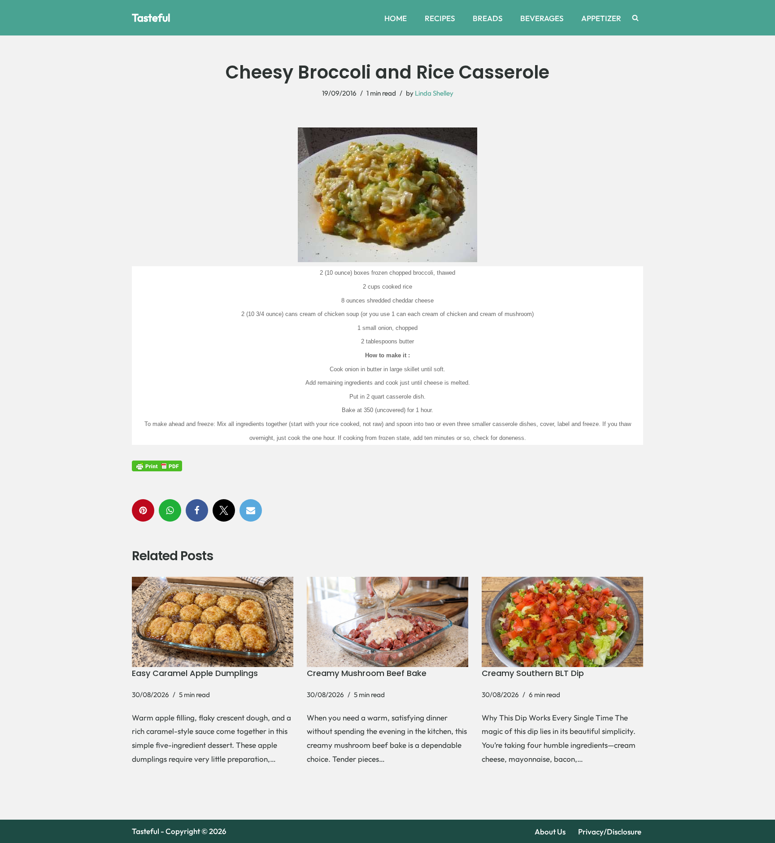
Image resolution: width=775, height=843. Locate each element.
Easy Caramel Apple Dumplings (195, 673)
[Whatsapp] (170, 510)
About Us (550, 831)
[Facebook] (197, 510)
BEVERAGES (541, 18)
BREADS (487, 18)
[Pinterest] (143, 510)
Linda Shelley (434, 93)
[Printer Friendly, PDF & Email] (157, 465)
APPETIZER (601, 18)
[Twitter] (224, 510)
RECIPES (440, 18)
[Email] (250, 510)
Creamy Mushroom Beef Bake (367, 673)
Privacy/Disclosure (609, 831)
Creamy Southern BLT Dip (533, 673)
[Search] (635, 17)
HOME (395, 18)
